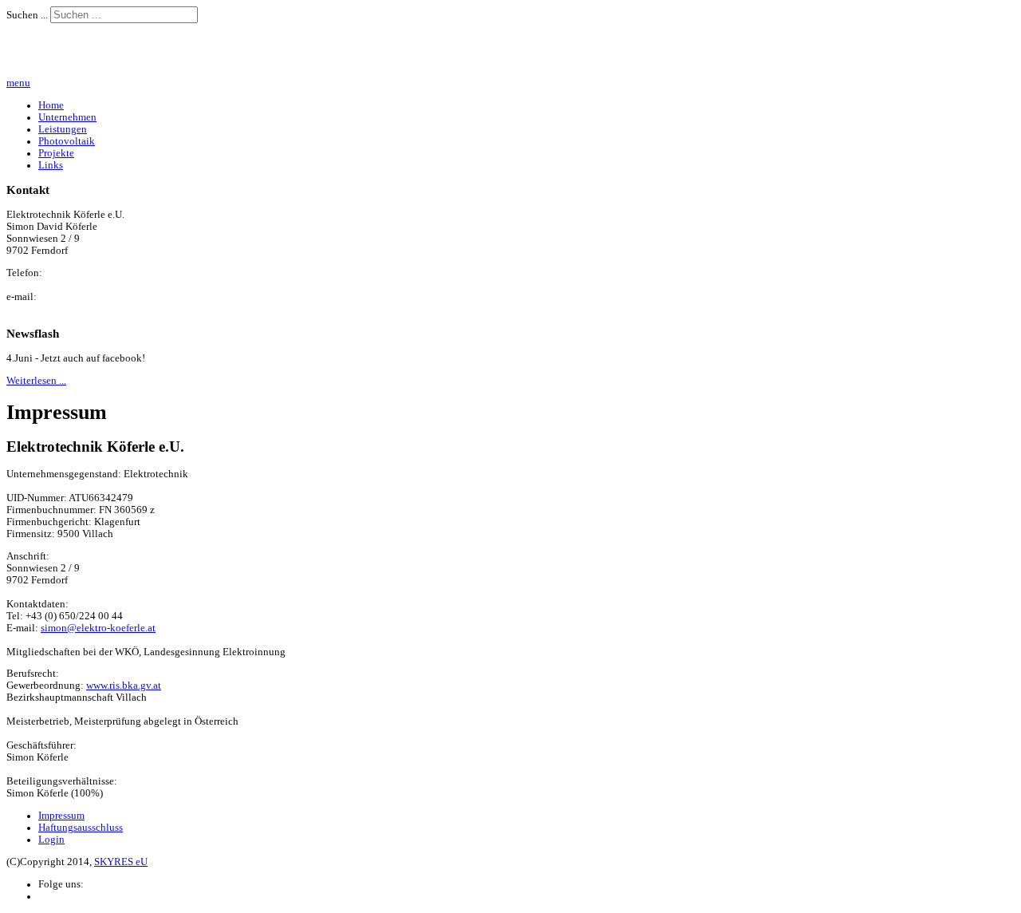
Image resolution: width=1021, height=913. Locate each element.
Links (50, 165)
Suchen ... (27, 15)
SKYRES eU (121, 862)
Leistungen (62, 129)
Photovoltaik (66, 141)
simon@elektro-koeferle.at (98, 628)
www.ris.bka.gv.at (123, 685)
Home (51, 105)
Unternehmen (67, 117)
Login (51, 839)
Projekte (56, 153)
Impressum (61, 815)
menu (18, 83)
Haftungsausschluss (80, 827)
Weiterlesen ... (36, 380)
